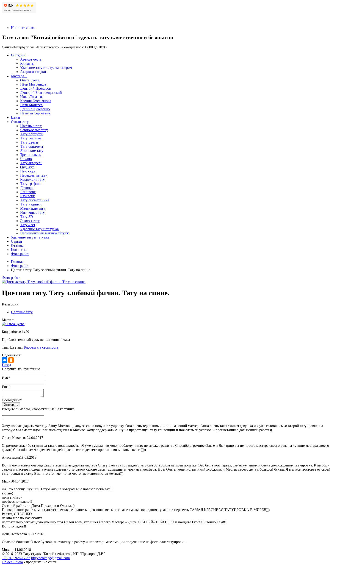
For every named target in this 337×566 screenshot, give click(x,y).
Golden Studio (12, 562)
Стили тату (20, 122)
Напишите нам (22, 28)
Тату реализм (30, 138)
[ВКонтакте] (4, 360)
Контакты (18, 250)
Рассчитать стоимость (41, 347)
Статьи (16, 241)
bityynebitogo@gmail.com (50, 558)
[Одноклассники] (11, 360)
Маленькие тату (32, 208)
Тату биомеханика (34, 200)
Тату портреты (31, 134)
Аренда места (30, 59)
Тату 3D (26, 217)
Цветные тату (31, 126)
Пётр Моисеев (31, 105)
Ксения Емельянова (35, 101)
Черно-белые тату (34, 130)
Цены (15, 117)
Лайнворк (28, 192)
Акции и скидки (33, 72)
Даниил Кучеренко (35, 109)
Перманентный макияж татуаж (44, 233)
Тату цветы (29, 142)
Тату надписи (31, 204)
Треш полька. (30, 155)
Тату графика (30, 184)
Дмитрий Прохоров (35, 88)
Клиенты (27, 63)
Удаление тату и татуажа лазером (46, 67)
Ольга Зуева (29, 80)
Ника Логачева (32, 97)
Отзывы (17, 245)
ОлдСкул (27, 167)
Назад (6, 365)
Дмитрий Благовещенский (41, 92)
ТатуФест (27, 225)
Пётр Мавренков (33, 84)
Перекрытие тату (33, 175)
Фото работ (20, 254)
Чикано (26, 159)
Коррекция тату (32, 179)
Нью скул (27, 171)
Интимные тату (32, 212)
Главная (17, 262)
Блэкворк (27, 196)
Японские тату (31, 151)
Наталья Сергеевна (35, 113)
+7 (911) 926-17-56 (16, 558)
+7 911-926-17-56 (15, 20)
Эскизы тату (30, 221)
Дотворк (26, 188)
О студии (18, 55)
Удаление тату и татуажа (39, 229)
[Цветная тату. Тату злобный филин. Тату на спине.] (44, 282)
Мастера (17, 76)
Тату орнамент (31, 146)
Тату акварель (31, 163)
